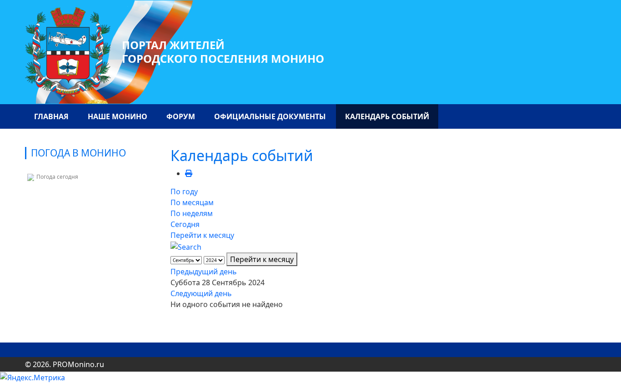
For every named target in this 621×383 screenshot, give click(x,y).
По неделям (191, 213)
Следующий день (201, 293)
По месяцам (192, 202)
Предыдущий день (203, 272)
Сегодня (185, 224)
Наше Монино (117, 116)
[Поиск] (185, 246)
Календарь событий (387, 116)
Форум (180, 116)
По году (184, 191)
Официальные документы (270, 116)
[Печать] (188, 173)
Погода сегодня (57, 177)
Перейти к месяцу (202, 235)
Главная (51, 116)
